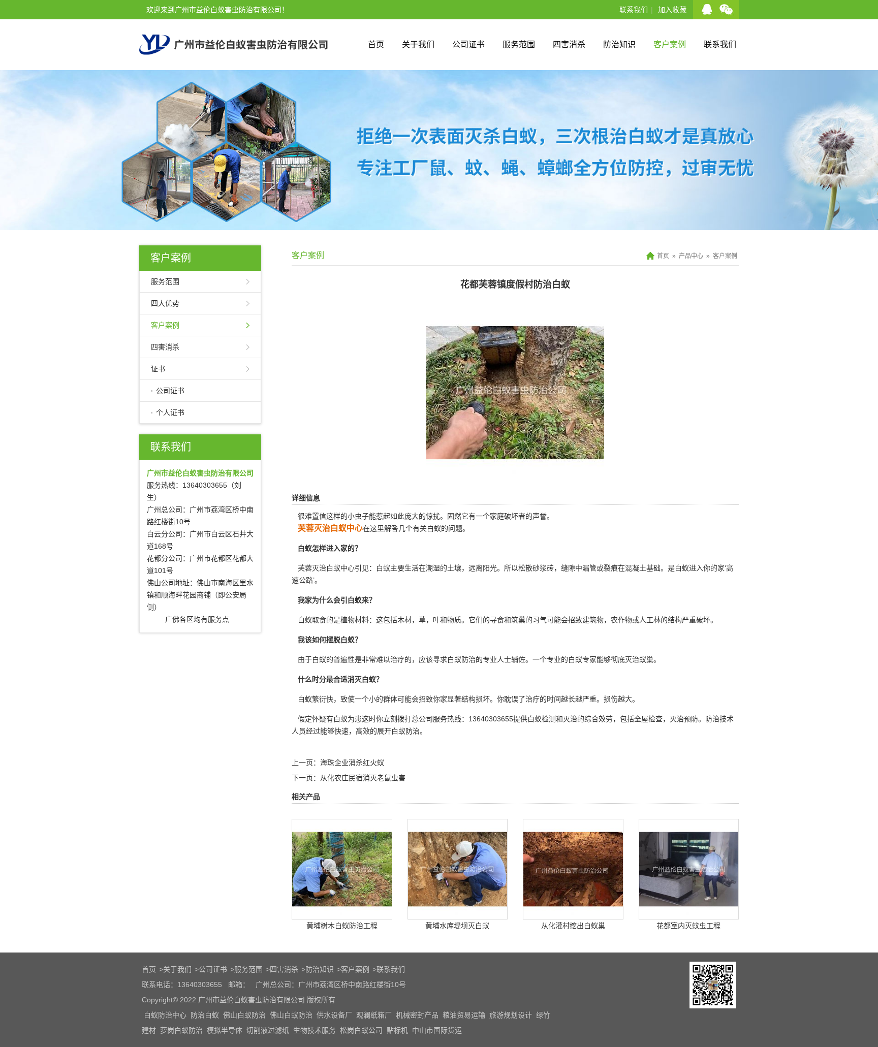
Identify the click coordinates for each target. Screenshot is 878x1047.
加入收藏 (672, 10)
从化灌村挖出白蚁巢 (573, 926)
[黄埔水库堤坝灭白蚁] (458, 912)
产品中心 (691, 256)
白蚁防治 (461, 659)
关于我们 (418, 44)
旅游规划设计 (510, 1015)
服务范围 (519, 44)
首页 (376, 44)
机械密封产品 (417, 1015)
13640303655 (490, 719)
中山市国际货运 (437, 1030)
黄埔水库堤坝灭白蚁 (457, 926)
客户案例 (669, 44)
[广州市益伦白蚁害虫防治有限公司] (233, 66)
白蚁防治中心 (165, 1015)
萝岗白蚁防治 (181, 1030)
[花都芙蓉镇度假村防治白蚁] (515, 474)
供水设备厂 (334, 1015)
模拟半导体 (224, 1030)
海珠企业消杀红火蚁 (352, 762)
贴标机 (397, 1030)
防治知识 (619, 44)
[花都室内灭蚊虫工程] (689, 912)
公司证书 (468, 44)
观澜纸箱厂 (374, 1015)
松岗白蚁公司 (361, 1030)
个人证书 (170, 412)
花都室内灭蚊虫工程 (688, 926)
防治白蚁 (205, 1015)
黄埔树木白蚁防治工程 (342, 926)
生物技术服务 (314, 1030)
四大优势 (165, 303)
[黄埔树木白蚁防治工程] (342, 912)
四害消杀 (569, 44)
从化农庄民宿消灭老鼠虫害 (362, 778)
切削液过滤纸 (267, 1030)
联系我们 (633, 10)
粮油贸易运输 (464, 1015)
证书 (158, 369)
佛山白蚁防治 (244, 1015)
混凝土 (635, 568)
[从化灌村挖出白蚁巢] (573, 912)
